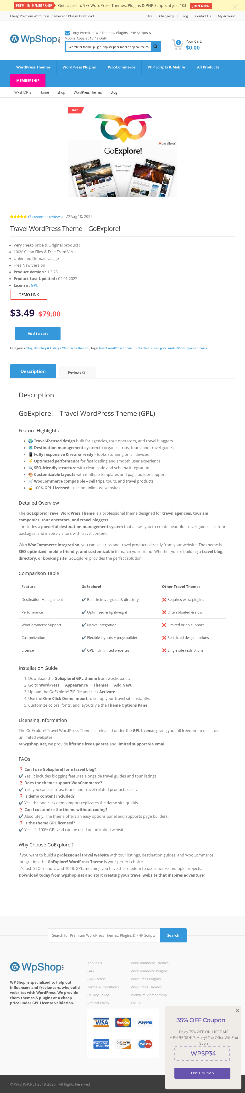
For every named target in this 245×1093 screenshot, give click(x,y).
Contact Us (203, 16)
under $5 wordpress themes (187, 348)
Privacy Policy (98, 995)
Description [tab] (33, 371)
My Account (226, 16)
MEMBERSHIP (27, 80)
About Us (94, 963)
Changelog (166, 16)
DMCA (136, 1003)
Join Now (201, 6)
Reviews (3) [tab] (77, 372)
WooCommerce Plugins (149, 971)
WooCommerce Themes (150, 963)
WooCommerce (121, 67)
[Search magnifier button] (155, 46)
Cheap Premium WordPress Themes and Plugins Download (52, 16)
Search (173, 935)
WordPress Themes (33, 67)
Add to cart (38, 333)
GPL (34, 285)
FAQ (149, 16)
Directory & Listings (47, 348)
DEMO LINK (29, 294)
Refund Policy (98, 1003)
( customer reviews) (45, 216)
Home (44, 92)
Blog (185, 16)
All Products (208, 67)
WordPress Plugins (79, 67)
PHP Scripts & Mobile (166, 67)
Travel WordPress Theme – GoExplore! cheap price (133, 348)
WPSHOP (21, 92)
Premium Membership (149, 995)
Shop (61, 92)
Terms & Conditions (103, 987)
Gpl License (96, 979)
